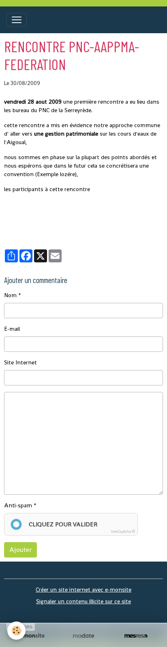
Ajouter (20, 549)
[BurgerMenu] (16, 20)
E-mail (12, 328)
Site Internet (20, 362)
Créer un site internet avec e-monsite (83, 589)
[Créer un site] (31, 636)
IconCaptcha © (123, 531)
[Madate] (83, 636)
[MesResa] (136, 636)
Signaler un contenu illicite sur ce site (83, 601)
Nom (10, 295)
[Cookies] (16, 630)
